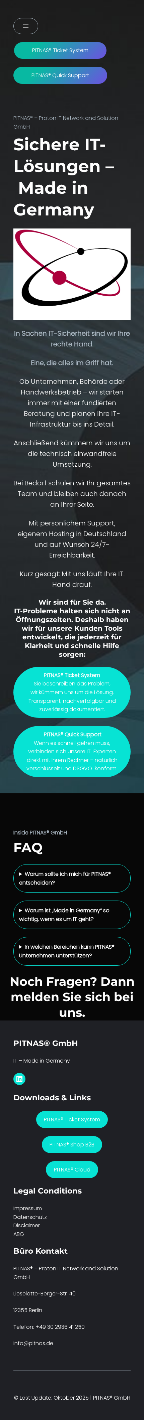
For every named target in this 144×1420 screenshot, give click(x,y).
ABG (18, 1234)
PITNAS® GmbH (45, 1043)
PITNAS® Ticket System (60, 50)
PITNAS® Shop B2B (72, 1144)
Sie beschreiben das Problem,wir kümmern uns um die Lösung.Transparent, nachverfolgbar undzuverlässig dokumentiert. (72, 692)
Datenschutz (30, 1217)
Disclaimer (26, 1225)
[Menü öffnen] (26, 26)
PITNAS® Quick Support (60, 75)
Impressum (27, 1208)
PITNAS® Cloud (72, 1169)
